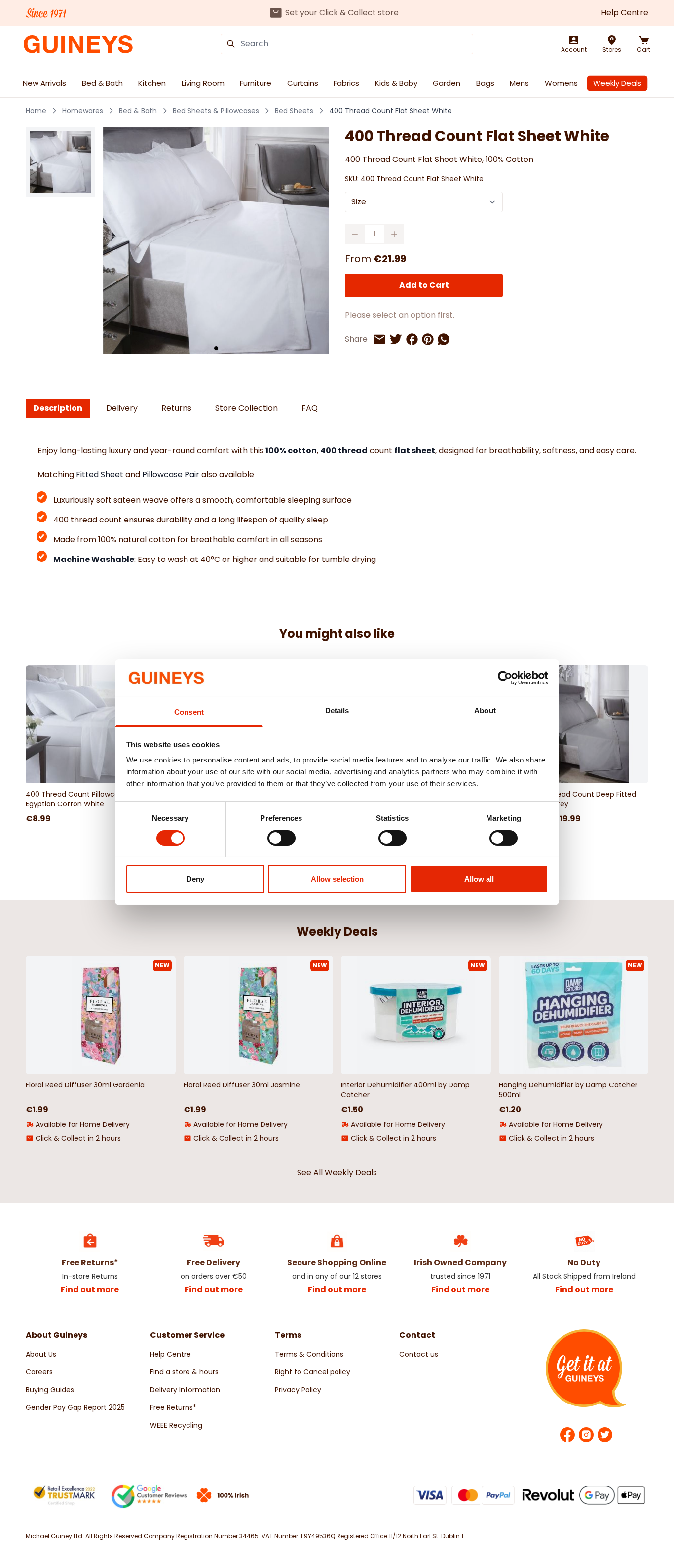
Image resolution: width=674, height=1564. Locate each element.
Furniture (255, 83)
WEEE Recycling (176, 1425)
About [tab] (485, 710)
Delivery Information (185, 1390)
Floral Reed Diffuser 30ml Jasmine (242, 1085)
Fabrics (346, 83)
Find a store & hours (184, 1372)
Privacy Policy (298, 1390)
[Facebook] (567, 1434)
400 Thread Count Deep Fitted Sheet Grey (583, 799)
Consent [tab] (189, 712)
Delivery (122, 408)
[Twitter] (605, 1434)
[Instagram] (586, 1434)
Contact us (418, 1354)
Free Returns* (173, 1407)
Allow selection (337, 879)
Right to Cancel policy (312, 1372)
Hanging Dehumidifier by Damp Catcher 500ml (568, 1090)
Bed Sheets (294, 111)
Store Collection (246, 408)
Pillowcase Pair (171, 474)
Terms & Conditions (309, 1354)
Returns (176, 408)
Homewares (82, 111)
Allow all (479, 879)
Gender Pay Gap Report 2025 (75, 1407)
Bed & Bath (102, 83)
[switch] (281, 838)
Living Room (203, 83)
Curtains (302, 83)
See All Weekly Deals (337, 1172)
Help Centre (624, 12)
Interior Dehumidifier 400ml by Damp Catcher (405, 1090)
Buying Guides (50, 1390)
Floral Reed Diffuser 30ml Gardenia (85, 1085)
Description (58, 408)
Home (36, 111)
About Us (41, 1354)
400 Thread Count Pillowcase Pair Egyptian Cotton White (83, 799)
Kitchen (152, 83)
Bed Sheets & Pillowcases (216, 111)
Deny (195, 879)
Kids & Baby (396, 83)
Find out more (90, 1289)
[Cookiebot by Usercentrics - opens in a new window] (505, 678)
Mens (519, 83)
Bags (485, 83)
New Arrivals (44, 83)
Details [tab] (337, 710)
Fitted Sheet (100, 474)
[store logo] (78, 44)
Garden (446, 83)
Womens (561, 83)
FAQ (309, 408)
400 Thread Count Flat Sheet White (390, 111)
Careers (39, 1372)
